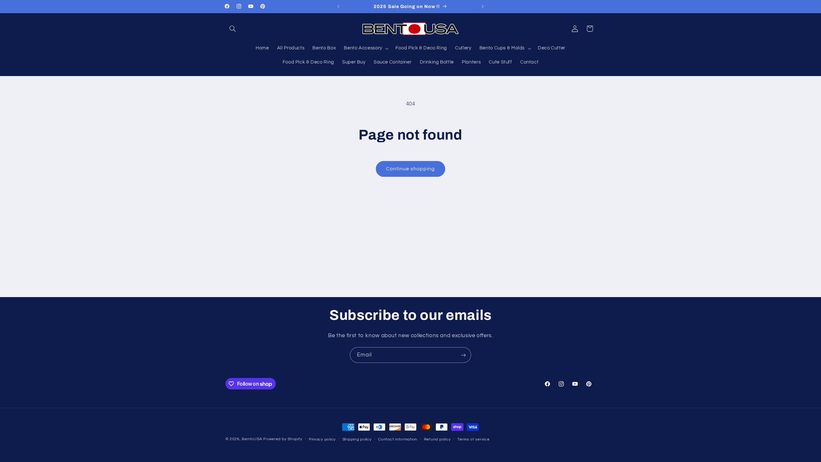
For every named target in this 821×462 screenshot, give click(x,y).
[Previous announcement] (338, 6)
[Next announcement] (483, 6)
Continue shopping (410, 168)
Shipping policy (357, 439)
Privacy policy (322, 439)
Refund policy (437, 439)
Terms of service (473, 439)
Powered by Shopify (282, 439)
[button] (232, 28)
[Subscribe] (463, 355)
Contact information (397, 439)
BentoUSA (252, 439)
